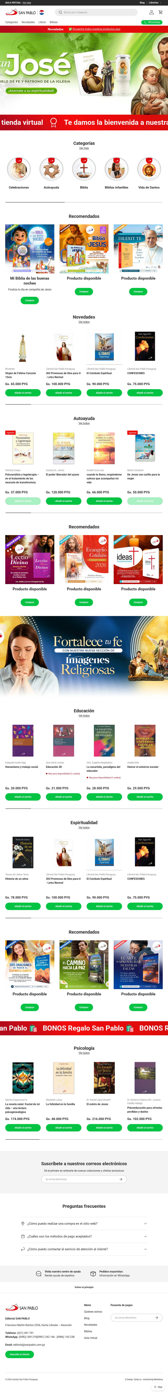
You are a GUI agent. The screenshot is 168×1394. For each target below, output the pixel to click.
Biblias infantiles (116, 187)
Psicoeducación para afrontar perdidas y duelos (144, 1109)
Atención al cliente (19, 1354)
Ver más (27, 2)
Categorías (11, 22)
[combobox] (96, 12)
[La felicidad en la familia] (63, 1078)
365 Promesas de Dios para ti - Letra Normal (63, 375)
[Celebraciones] (18, 169)
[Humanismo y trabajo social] (23, 740)
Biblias (54, 22)
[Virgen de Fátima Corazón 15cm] (23, 347)
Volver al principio (84, 1287)
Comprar (29, 300)
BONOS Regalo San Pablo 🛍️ (70, 1028)
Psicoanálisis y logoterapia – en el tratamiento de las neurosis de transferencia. (22, 478)
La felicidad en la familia (60, 1104)
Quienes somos (93, 1311)
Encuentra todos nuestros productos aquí (96, 29)
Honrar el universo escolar (142, 766)
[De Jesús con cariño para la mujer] (145, 448)
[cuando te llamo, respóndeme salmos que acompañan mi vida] (104, 448)
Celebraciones (19, 187)
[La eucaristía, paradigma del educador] (104, 740)
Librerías (153, 2)
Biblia (84, 187)
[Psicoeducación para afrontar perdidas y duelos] (145, 1078)
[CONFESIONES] (145, 347)
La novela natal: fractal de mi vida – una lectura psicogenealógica (22, 1108)
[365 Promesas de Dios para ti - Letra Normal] (63, 347)
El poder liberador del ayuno (62, 474)
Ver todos (84, 321)
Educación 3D (54, 766)
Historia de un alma (16, 878)
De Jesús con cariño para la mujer (143, 476)
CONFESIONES (136, 373)
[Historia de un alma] (23, 852)
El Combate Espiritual (99, 373)
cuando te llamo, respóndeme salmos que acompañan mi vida (104, 478)
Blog (142, 2)
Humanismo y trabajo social (21, 766)
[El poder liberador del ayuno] (63, 448)
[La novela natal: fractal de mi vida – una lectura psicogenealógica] (23, 1078)
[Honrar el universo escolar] (145, 740)
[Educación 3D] (63, 740)
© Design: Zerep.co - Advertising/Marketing (144, 1379)
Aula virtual (90, 1337)
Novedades (28, 22)
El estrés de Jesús (97, 1104)
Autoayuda (51, 187)
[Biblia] (84, 169)
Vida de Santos (149, 187)
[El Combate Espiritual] (104, 347)
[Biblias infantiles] (116, 169)
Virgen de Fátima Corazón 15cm (20, 375)
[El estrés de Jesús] (104, 1078)
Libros (42, 22)
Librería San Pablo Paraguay (25, 1379)
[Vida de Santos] (149, 169)
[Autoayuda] (51, 169)
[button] (160, 12)
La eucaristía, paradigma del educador (103, 768)
